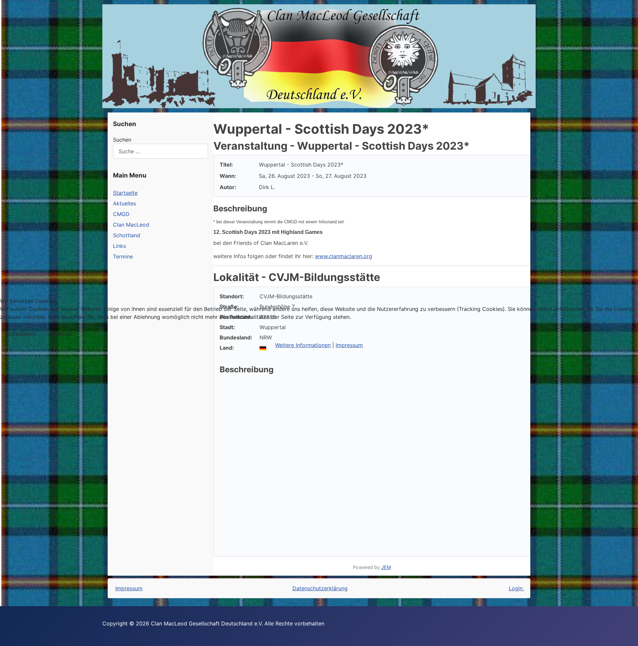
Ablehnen (60, 333)
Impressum (349, 345)
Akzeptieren (21, 333)
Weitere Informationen (303, 345)
